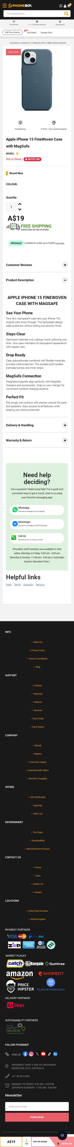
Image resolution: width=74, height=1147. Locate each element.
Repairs (38, 753)
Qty (26, 1143)
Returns (40, 584)
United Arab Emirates (38, 911)
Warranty (28, 584)
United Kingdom (38, 919)
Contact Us (38, 884)
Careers (38, 892)
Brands (38, 745)
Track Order (38, 718)
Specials (38, 805)
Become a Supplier (38, 778)
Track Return (38, 727)
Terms (17, 584)
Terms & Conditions (38, 658)
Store (38, 875)
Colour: (12, 184)
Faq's (9, 584)
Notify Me (34, 159)
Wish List (38, 813)
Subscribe (37, 1117)
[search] (66, 13)
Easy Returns (60, 25)
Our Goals (38, 832)
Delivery (38, 685)
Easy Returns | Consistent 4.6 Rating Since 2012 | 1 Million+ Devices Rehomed (38, 43)
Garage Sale (46, 32)
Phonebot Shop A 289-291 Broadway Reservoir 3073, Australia (34, 1066)
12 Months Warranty (37, 25)
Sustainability (38, 840)
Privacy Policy (38, 650)
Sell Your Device (12, 32)
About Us (38, 642)
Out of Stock (40, 1142)
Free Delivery (14, 25)
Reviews (38, 710)
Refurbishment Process (38, 849)
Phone (38, 867)
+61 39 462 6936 (21, 1076)
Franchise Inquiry (38, 762)
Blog (38, 667)
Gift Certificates (38, 797)
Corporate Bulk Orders (38, 770)
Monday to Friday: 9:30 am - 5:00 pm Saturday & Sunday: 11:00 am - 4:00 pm (34, 1086)
